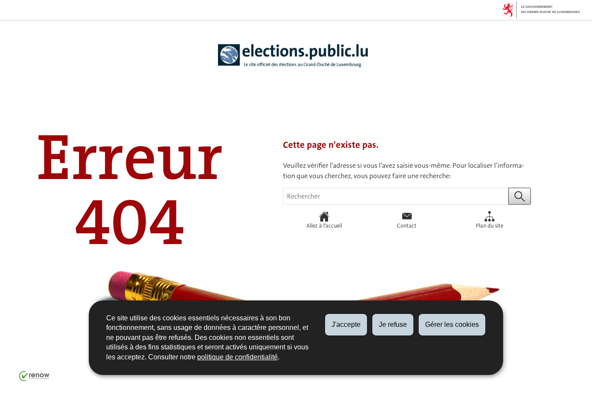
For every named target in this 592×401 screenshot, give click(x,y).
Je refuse (393, 324)
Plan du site (489, 225)
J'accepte (346, 324)
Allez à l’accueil (324, 225)
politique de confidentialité (237, 357)
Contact (406, 225)
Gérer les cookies (452, 324)
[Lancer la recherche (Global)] (519, 196)
